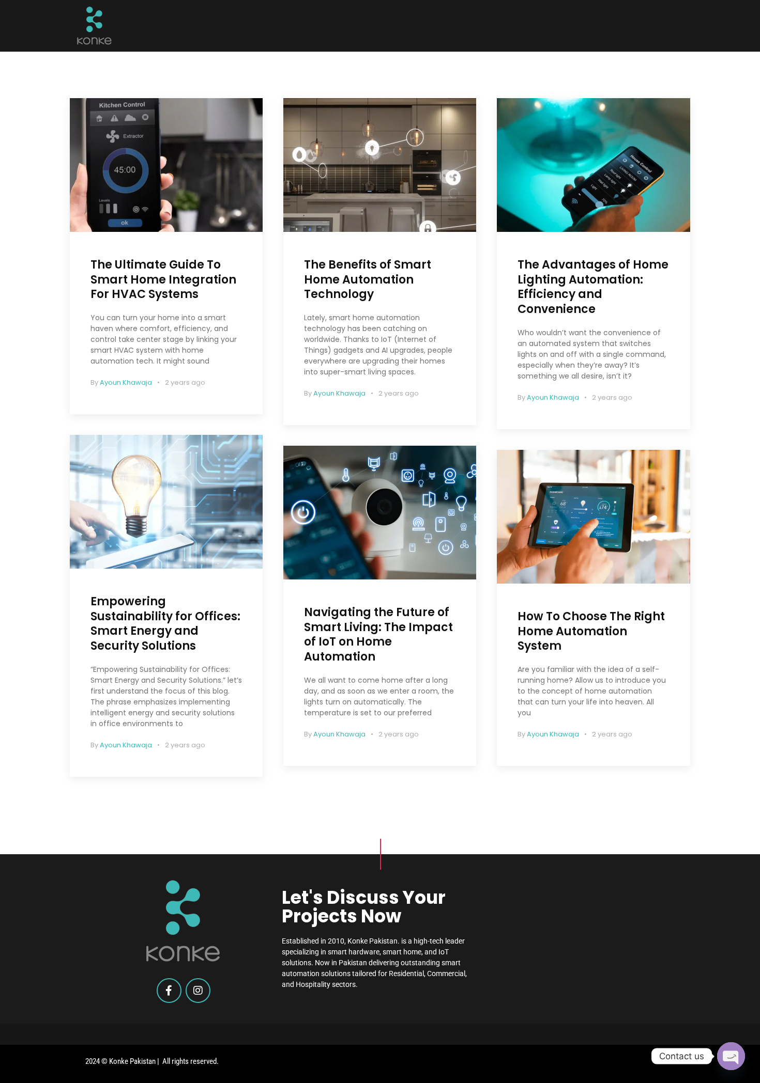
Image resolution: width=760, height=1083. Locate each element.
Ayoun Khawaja (126, 382)
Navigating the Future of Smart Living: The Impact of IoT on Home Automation (378, 634)
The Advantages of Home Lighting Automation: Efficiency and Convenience (593, 287)
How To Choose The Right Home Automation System (591, 631)
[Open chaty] (731, 1056)
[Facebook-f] (169, 990)
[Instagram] (198, 990)
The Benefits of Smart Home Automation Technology (367, 279)
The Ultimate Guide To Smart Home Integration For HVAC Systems (163, 279)
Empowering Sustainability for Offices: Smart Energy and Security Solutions (165, 623)
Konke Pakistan (132, 1061)
